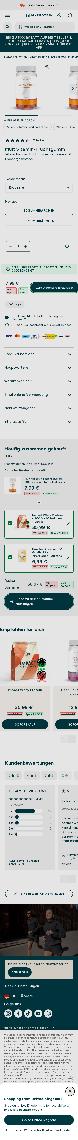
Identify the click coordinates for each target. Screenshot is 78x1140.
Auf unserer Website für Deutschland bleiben (39, 1130)
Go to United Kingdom (39, 1120)
